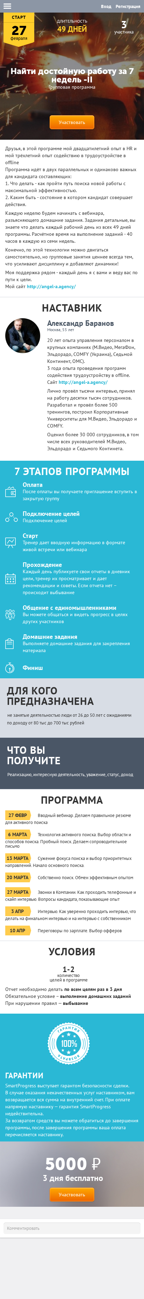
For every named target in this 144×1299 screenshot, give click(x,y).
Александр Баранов (80, 323)
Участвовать (72, 122)
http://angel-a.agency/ (51, 286)
